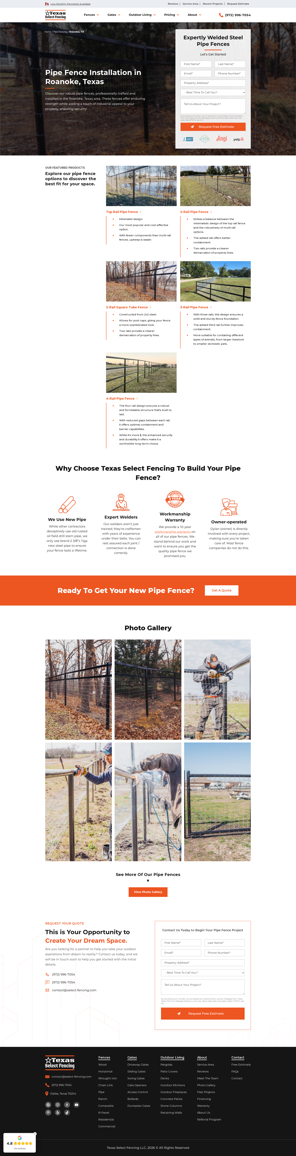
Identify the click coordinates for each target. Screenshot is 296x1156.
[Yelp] (238, 139)
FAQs (234, 1071)
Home (48, 31)
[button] (91, 15)
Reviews (173, 3)
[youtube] (76, 1105)
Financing (204, 1099)
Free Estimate (241, 1064)
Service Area (190, 3)
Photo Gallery (206, 1085)
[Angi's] (221, 139)
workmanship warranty (173, 532)
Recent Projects (213, 3)
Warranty (203, 1105)
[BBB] (188, 139)
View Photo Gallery (148, 892)
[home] (55, 15)
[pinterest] (48, 1112)
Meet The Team (207, 1078)
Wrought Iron (107, 1078)
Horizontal (105, 1071)
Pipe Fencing (60, 31)
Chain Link (105, 1085)
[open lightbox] (78, 690)
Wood (102, 1064)
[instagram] (58, 1105)
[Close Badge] (35, 1134)
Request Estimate (238, 3)
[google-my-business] (48, 1105)
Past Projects (206, 1092)
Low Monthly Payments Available (70, 3)
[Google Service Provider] (205, 138)
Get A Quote (222, 590)
